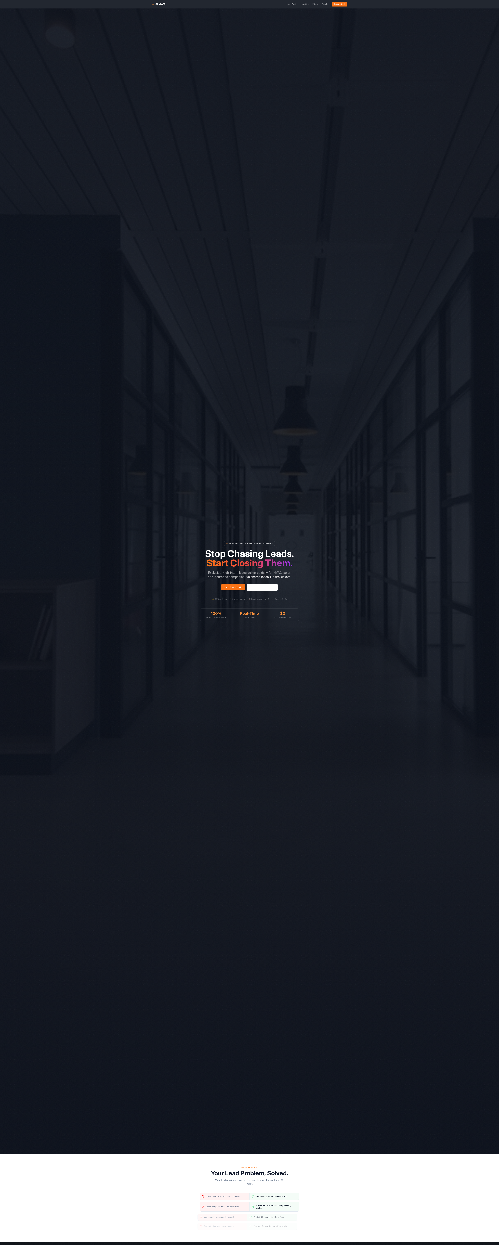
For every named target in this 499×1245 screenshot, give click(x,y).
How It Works (291, 4)
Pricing (315, 4)
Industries (305, 4)
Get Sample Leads (260, 587)
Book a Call (339, 4)
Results (325, 4)
